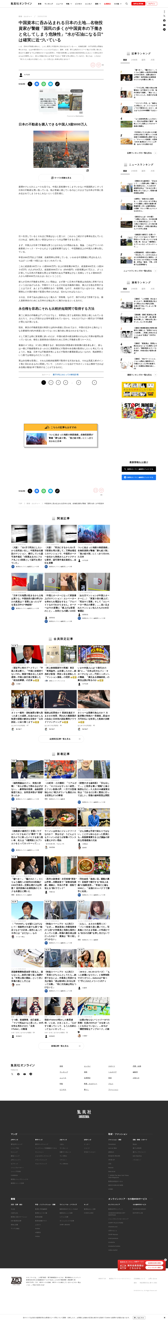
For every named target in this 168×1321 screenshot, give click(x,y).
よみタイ (38, 1224)
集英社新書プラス (41, 1221)
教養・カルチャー (25, 16)
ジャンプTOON (16, 1171)
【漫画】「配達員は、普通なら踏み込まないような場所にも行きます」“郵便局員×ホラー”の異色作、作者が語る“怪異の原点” (145, 348)
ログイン (151, 4)
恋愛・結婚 (137, 1066)
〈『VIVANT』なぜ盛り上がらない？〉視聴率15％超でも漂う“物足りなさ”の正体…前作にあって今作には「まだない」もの (26, 928)
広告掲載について (139, 1278)
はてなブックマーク (50, 84)
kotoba (37, 1228)
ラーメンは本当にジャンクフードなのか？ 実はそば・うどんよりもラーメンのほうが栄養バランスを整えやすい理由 (60, 835)
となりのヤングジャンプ (43, 1156)
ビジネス (78, 4)
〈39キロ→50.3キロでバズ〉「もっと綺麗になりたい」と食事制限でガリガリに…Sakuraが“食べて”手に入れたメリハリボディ (94, 976)
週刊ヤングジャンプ (41, 1144)
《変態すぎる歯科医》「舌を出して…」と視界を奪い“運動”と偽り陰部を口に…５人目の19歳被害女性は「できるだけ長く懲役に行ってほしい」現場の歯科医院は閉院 (94, 789)
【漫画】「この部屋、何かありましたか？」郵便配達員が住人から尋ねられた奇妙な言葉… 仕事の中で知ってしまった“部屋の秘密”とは (145, 303)
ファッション (113, 1089)
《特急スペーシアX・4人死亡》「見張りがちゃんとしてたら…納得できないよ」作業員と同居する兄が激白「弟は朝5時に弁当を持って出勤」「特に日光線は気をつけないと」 (60, 979)
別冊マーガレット (65, 1152)
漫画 (85, 1072)
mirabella (111, 1242)
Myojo (135, 1144)
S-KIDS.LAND (88, 1213)
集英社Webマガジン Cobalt (69, 1209)
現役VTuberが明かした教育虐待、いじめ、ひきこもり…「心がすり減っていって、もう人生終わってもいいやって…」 (60, 1024)
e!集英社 (38, 1232)
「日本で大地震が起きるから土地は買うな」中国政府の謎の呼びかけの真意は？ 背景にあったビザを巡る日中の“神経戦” (27, 600)
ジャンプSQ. (15, 1148)
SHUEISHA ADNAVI (139, 1209)
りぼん (62, 1144)
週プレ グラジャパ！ (139, 1152)
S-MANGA (14, 1175)
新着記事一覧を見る (60, 1046)
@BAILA (111, 1152)
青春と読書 (14, 1224)
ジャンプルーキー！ (17, 1167)
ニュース (59, 4)
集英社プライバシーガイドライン (120, 1278)
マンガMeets (64, 1164)
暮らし (86, 1089)
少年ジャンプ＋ (16, 1160)
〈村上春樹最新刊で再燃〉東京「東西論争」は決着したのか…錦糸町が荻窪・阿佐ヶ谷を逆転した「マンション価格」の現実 (60, 672)
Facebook (37, 84)
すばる (13, 1209)
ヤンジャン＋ (39, 1152)
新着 (39, 4)
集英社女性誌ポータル (115, 1181)
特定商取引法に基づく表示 (148, 1283)
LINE (43, 84)
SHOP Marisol (113, 1234)
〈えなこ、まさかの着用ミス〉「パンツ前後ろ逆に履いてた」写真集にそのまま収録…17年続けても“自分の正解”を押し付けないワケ (94, 930)
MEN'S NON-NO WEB (115, 1185)
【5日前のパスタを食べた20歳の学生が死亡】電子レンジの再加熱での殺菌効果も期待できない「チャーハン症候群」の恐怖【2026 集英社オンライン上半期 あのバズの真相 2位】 (145, 138)
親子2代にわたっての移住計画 (66, 375)
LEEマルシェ (112, 1230)
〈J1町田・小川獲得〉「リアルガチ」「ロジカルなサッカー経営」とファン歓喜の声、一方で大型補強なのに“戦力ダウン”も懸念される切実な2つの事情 (61, 789)
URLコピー (57, 84)
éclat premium (113, 1238)
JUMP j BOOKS (65, 1224)
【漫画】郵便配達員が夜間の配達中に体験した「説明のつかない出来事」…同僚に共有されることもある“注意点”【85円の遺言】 (145, 332)
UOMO (110, 1189)
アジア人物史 (15, 1228)
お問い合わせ (152, 1278)
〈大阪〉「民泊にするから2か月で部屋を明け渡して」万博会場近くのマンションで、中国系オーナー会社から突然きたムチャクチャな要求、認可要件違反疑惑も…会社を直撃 (60, 555)
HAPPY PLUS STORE (115, 1223)
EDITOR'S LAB (138, 1213)
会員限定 (107, 4)
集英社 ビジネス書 (41, 1213)
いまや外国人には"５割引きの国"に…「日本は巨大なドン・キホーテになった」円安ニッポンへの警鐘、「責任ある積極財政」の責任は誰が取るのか (93, 674)
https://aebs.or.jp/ (38, 1285)
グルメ (110, 1084)
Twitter (30, 84)
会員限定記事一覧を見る (60, 739)
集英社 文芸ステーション (19, 1217)
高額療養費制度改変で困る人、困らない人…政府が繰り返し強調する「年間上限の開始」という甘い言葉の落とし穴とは (27, 976)
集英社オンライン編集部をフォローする (140, 469)
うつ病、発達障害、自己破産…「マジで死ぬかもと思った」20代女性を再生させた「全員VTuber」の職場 (27, 1024)
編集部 (135, 1072)
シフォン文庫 (64, 1217)
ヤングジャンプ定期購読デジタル (46, 1148)
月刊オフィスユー (90, 1152)
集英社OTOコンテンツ (115, 1209)
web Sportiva (137, 1156)
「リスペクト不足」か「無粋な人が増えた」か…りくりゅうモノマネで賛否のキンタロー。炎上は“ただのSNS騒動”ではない (145, 106)
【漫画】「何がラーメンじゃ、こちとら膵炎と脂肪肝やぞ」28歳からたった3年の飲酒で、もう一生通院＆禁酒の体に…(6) (145, 363)
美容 (110, 1078)
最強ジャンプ (15, 1156)
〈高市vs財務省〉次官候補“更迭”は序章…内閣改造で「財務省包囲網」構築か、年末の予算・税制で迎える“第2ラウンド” (61, 883)
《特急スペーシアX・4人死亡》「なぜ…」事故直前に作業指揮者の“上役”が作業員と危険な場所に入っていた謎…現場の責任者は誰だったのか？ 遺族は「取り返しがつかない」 (60, 931)
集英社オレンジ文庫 (66, 1213)
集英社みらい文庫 (90, 1209)
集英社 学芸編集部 (41, 1209)
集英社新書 (38, 1217)
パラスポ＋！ (137, 1160)
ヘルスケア (48, 828)
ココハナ (87, 1148)
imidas (37, 1236)
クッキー (87, 1144)
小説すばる (14, 1213)
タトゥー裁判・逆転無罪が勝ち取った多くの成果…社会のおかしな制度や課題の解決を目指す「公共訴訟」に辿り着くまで (27, 717)
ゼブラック (14, 1164)
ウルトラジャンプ (41, 1164)
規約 (135, 1283)
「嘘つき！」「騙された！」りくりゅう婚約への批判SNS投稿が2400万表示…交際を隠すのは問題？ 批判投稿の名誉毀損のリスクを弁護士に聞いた (27, 885)
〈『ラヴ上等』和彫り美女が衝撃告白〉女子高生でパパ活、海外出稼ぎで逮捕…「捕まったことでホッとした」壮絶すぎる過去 (145, 92)
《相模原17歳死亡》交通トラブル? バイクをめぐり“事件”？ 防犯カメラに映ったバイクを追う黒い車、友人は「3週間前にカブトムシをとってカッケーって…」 (27, 837)
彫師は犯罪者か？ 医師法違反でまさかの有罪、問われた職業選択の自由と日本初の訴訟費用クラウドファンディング (60, 717)
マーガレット (64, 1148)
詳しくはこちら (139, 1317)
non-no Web (112, 1148)
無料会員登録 (138, 4)
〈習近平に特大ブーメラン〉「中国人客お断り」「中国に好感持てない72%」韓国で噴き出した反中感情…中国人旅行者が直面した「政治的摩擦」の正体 (27, 674)
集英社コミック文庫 (17, 1183)
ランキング (49, 4)
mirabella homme (114, 1246)
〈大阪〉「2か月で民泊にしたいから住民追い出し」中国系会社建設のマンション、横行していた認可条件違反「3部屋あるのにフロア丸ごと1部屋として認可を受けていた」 (27, 555)
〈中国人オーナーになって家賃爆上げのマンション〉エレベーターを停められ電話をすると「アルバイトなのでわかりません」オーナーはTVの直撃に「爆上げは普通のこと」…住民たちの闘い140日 (60, 603)
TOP (20, 503)
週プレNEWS (137, 1148)
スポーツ (47, 780)
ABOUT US (102, 1278)
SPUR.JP (111, 1160)
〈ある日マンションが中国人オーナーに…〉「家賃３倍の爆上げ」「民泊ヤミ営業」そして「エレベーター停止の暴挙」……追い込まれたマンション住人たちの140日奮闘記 (93, 603)
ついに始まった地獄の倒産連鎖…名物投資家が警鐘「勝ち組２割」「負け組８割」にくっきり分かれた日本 (93, 552)
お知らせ (136, 1078)
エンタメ (88, 4)
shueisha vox (112, 1227)
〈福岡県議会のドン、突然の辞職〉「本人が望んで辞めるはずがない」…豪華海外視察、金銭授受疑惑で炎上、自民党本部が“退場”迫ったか (27, 789)
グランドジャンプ (41, 1160)
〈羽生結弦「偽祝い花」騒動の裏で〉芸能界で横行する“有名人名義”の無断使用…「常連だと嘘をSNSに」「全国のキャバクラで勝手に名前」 (94, 885)
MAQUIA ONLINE (114, 1156)
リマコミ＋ (63, 1160)
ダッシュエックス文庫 (67, 1221)
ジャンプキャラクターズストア (118, 1219)
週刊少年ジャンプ (16, 1144)
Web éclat (111, 1171)
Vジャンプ (14, 1152)
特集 (61, 1084)
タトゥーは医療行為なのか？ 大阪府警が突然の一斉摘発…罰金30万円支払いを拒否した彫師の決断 (94, 717)
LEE (109, 1164)
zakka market (112, 1250)
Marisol (110, 1167)
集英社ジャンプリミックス (19, 1179)
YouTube (164, 25)
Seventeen (112, 1144)
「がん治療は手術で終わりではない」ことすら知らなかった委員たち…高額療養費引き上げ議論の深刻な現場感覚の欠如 (93, 835)
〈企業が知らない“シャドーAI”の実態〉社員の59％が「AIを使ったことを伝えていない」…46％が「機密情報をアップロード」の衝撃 (94, 1026)
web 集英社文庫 (16, 1221)
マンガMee (63, 1156)
